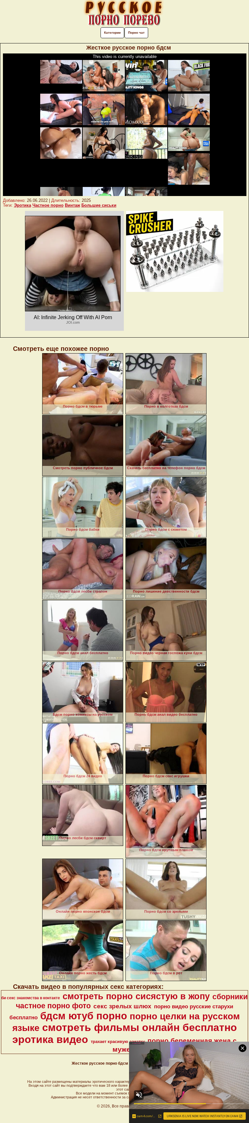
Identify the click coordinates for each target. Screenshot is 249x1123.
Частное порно (48, 205)
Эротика (22, 205)
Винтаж (72, 205)
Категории (112, 32)
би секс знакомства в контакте (30, 998)
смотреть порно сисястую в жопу (136, 996)
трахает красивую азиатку (118, 1041)
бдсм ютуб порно (83, 1015)
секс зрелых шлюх (122, 1006)
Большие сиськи (98, 205)
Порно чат (136, 32)
